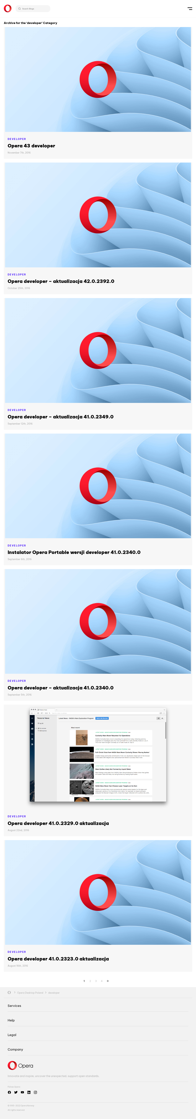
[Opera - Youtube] (22, 1092)
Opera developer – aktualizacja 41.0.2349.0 (61, 417)
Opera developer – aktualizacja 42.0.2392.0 (61, 281)
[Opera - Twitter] (16, 1092)
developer (17, 139)
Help (11, 1020)
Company (15, 1049)
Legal (12, 1035)
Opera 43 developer (31, 146)
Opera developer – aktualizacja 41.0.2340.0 (61, 688)
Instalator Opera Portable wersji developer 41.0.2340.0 (74, 552)
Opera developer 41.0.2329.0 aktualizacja (58, 823)
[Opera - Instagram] (35, 1092)
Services (14, 1006)
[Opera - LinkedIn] (29, 1092)
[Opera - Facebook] (9, 1092)
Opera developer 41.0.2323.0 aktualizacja (58, 959)
